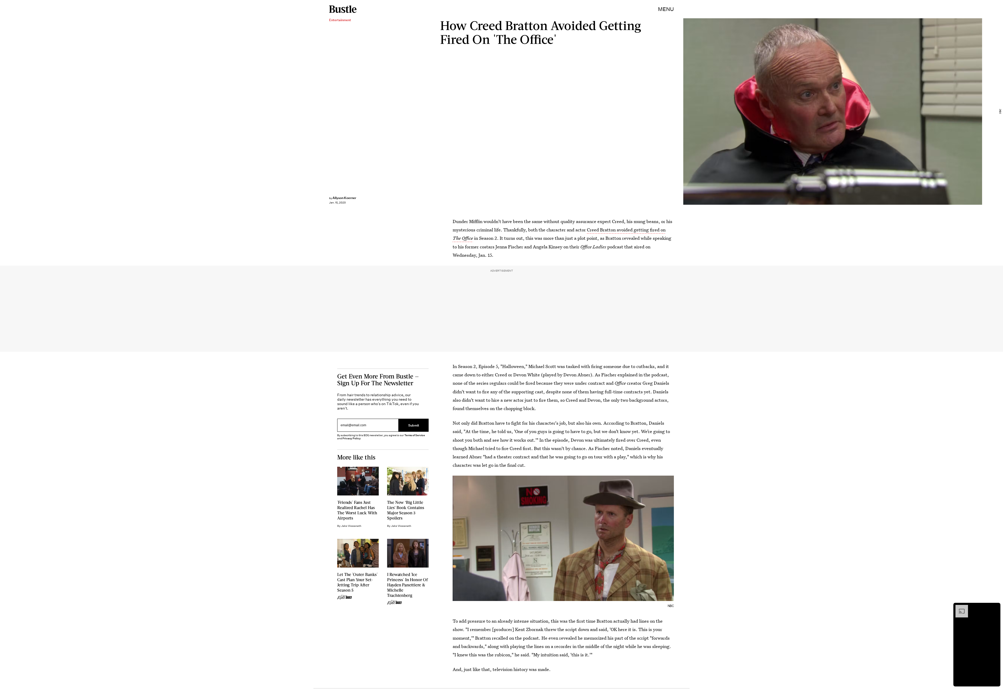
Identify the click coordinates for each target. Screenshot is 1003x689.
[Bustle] (343, 9)
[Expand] (959, 607)
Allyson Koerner (344, 198)
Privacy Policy (351, 438)
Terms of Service (414, 435)
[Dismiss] (994, 607)
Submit (413, 425)
